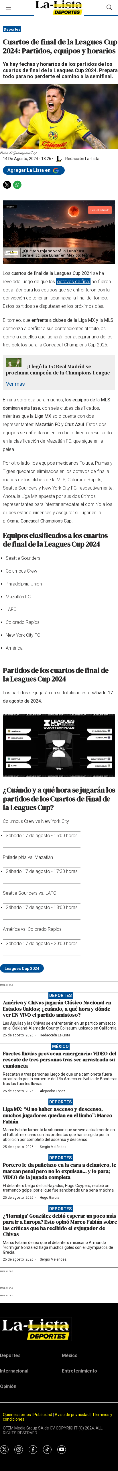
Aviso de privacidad (72, 1414)
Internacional (14, 1371)
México (60, 1046)
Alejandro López (52, 1091)
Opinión (8, 1386)
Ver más (15, 384)
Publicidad (43, 1414)
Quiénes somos (17, 1414)
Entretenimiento (79, 1371)
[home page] (59, 1329)
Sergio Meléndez (53, 1147)
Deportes (12, 29)
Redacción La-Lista (55, 1035)
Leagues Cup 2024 (22, 968)
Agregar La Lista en (29, 170)
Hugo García (49, 1198)
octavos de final (73, 281)
